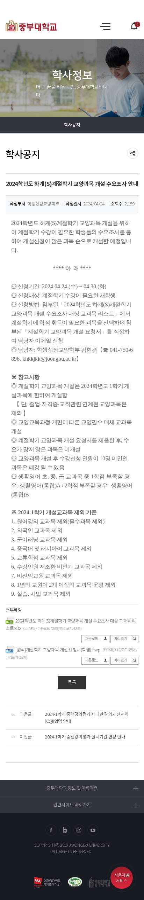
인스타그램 (79, 830)
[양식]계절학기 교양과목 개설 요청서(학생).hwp (58, 649)
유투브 (93, 830)
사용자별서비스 (121, 878)
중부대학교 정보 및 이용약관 (72, 788)
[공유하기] (132, 153)
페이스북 (51, 830)
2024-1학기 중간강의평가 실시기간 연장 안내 (85, 737)
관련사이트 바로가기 (72, 805)
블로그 (65, 830)
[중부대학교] (31, 25)
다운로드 (91, 639)
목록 (72, 682)
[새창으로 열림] (75, 882)
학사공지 (72, 125)
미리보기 (120, 639)
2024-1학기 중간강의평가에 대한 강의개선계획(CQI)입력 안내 (87, 718)
